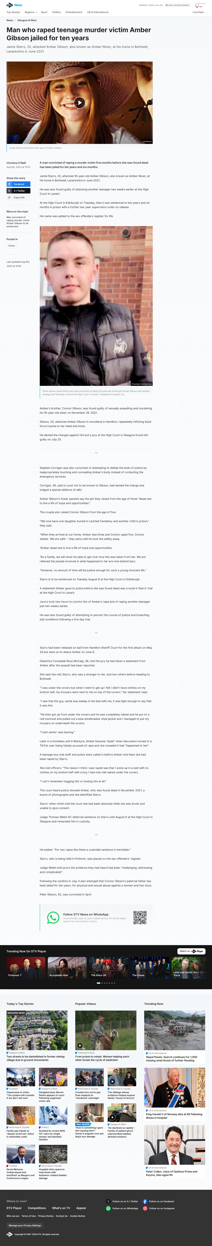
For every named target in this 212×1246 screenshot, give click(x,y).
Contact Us (62, 1216)
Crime (11, 245)
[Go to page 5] (109, 983)
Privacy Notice (46, 1216)
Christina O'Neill (16, 162)
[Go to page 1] (98, 983)
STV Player (14, 1208)
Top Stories (13, 12)
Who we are (13, 1216)
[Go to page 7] (114, 983)
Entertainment (74, 12)
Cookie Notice (77, 1216)
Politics (56, 12)
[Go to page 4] (107, 983)
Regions (29, 12)
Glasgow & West (27, 20)
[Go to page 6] (112, 983)
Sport (44, 12)
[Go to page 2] (102, 983)
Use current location (178, 5)
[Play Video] (80, 103)
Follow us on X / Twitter (125, 1201)
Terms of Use (29, 1216)
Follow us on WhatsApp (125, 1208)
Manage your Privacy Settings (25, 1225)
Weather (143, 5)
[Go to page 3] (104, 983)
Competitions (37, 1208)
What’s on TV (61, 1208)
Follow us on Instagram (162, 1208)
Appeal (81, 1208)
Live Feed (198, 12)
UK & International (97, 12)
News (10, 20)
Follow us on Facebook (161, 1201)
